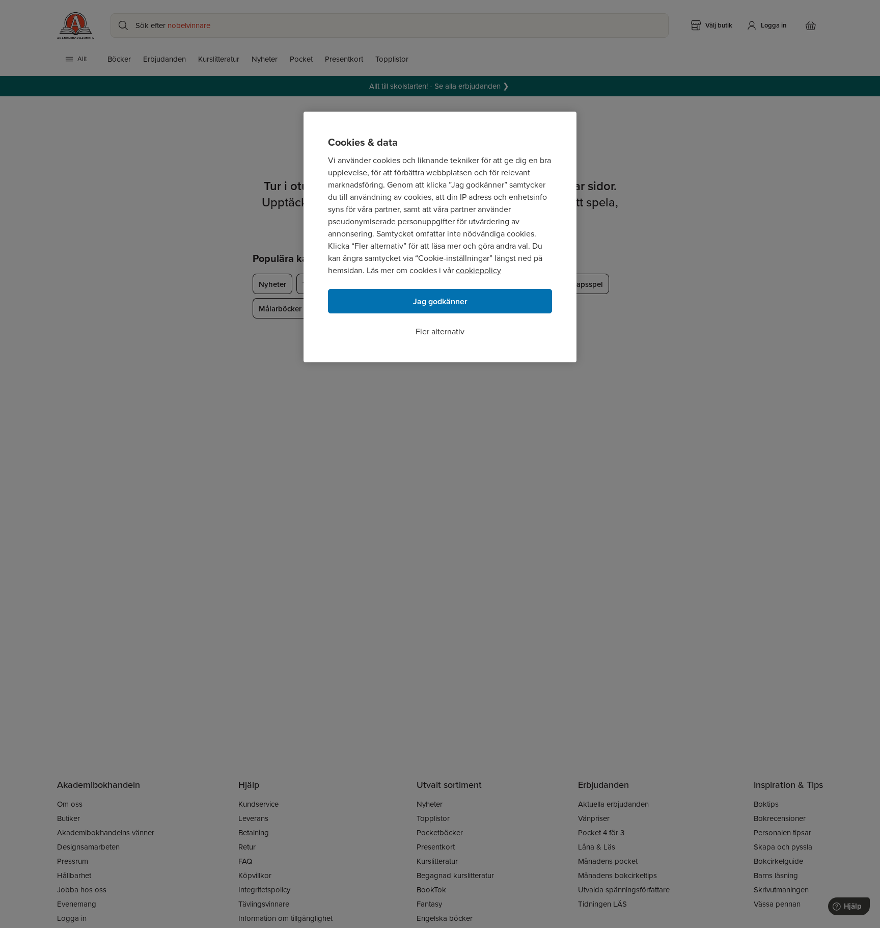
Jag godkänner (440, 301)
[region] (440, 237)
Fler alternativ (440, 331)
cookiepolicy (478, 270)
